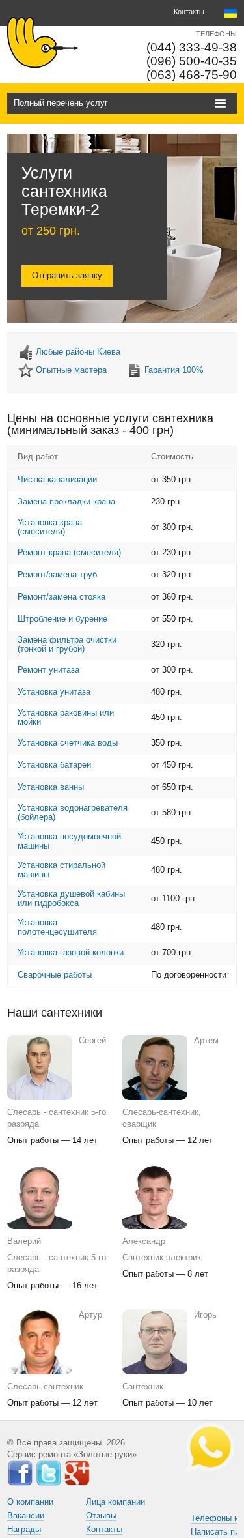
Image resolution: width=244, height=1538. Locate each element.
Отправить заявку (67, 275)
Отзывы (101, 1515)
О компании (30, 1502)
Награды (24, 1529)
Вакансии (25, 1515)
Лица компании (115, 1502)
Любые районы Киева (78, 351)
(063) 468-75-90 (191, 74)
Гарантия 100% (174, 370)
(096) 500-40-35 (191, 61)
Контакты (189, 12)
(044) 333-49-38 (191, 47)
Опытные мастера (71, 370)
